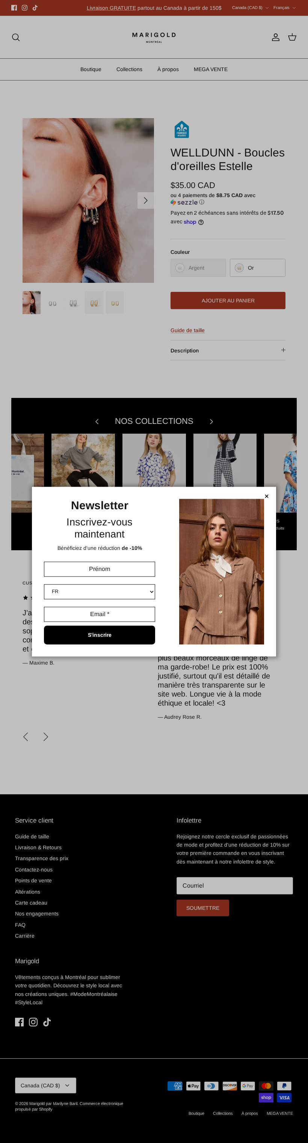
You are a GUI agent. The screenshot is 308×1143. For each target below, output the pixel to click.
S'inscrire (100, 635)
